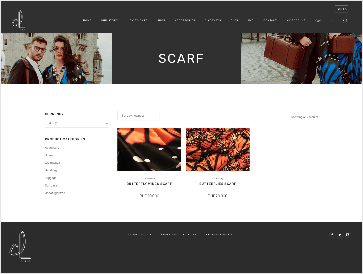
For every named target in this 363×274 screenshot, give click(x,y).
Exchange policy (219, 234)
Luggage (51, 178)
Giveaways (52, 163)
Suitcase (51, 185)
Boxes (49, 155)
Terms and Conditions (179, 234)
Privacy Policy (139, 234)
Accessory (52, 148)
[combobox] (138, 115)
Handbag (51, 170)
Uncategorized (55, 193)
